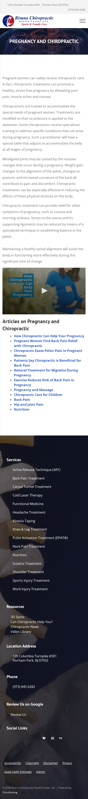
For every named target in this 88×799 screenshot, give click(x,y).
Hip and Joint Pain (28, 404)
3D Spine (17, 617)
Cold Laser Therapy (27, 495)
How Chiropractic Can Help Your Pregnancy (49, 336)
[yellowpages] (52, 738)
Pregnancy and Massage (33, 390)
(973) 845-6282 (77, 9)
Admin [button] (40, 772)
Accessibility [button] (12, 763)
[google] (9, 738)
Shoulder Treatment (28, 572)
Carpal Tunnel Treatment (32, 487)
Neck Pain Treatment (29, 546)
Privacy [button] (67, 763)
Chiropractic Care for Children (38, 394)
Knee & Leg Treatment (30, 529)
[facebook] (18, 738)
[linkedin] (36, 738)
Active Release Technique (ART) (36, 470)
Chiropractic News (25, 626)
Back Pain (22, 399)
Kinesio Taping (24, 521)
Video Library (21, 631)
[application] (44, 291)
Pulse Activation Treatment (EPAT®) (40, 538)
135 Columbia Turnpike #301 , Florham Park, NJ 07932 (38, 5)
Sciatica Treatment (27, 563)
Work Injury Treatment (30, 589)
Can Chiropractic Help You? (32, 622)
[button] (44, 290)
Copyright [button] (32, 763)
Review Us (18, 714)
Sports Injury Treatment (31, 580)
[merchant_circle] (60, 738)
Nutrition (21, 409)
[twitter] (27, 738)
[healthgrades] (44, 738)
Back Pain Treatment (29, 478)
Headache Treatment (29, 512)
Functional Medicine (28, 504)
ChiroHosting (9, 792)
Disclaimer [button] (50, 763)
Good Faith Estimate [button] (18, 772)
